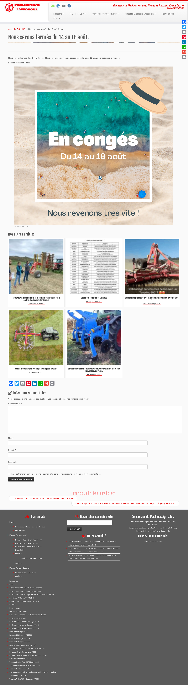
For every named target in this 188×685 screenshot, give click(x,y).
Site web (12, 461)
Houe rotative (14, 608)
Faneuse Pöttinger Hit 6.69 (19, 638)
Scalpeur (18, 563)
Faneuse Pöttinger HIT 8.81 (20, 642)
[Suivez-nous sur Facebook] (70, 6)
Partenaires (168, 13)
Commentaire (15, 403)
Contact (57, 18)
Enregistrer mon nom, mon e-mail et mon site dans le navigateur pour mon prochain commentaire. (56, 473)
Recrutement (20, 530)
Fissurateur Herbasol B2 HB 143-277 (29, 547)
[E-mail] (53, 6)
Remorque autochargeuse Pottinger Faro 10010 (27, 615)
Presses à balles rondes (18, 611)
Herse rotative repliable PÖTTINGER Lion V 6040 (28, 655)
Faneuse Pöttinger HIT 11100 (20, 635)
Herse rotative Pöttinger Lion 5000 (22, 652)
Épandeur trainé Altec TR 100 (26, 543)
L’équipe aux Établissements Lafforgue (30, 527)
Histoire (58, 13)
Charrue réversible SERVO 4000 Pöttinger (25, 588)
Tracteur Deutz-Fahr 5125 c (20, 669)
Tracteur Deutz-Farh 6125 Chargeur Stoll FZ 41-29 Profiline (32, 672)
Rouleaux (18, 553)
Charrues (12, 605)
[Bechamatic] (59, 6)
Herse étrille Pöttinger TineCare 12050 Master (27, 648)
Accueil (11, 29)
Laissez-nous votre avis (153, 541)
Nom (11, 438)
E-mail (12, 450)
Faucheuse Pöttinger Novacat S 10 (22, 645)
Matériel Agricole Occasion (139, 13)
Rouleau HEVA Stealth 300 (31, 558)
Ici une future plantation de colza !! (82, 545)
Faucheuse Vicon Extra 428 (25, 573)
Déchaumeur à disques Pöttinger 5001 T (25, 621)
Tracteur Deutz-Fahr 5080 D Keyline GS (24, 665)
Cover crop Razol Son (17, 618)
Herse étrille (19, 550)
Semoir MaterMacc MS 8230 (20, 659)
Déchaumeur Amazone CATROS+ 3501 (24, 628)
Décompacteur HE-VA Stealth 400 (28, 540)
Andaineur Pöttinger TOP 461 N (21, 598)
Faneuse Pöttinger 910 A (18, 632)
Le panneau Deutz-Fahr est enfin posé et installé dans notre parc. (43, 498)
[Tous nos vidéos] (64, 6)
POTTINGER (77, 13)
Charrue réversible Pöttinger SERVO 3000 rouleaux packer (31, 594)
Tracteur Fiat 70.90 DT (18, 675)
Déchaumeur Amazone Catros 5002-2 (24, 625)
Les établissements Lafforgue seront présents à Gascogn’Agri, (93, 541)
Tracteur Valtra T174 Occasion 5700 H (24, 679)
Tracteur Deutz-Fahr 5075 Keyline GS (24, 662)
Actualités (21, 29)
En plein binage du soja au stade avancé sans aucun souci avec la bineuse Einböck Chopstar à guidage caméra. (125, 503)
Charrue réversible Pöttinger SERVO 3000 (25, 591)
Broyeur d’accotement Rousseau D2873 (24, 601)
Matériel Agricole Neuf (104, 13)
